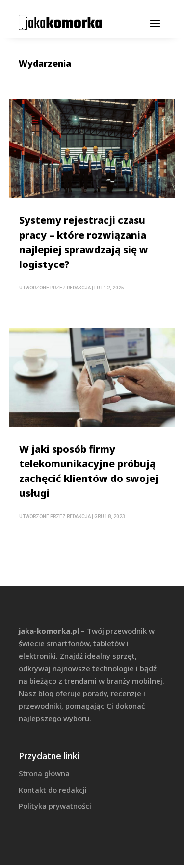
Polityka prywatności (55, 806)
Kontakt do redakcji (53, 789)
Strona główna (44, 773)
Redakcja (79, 287)
